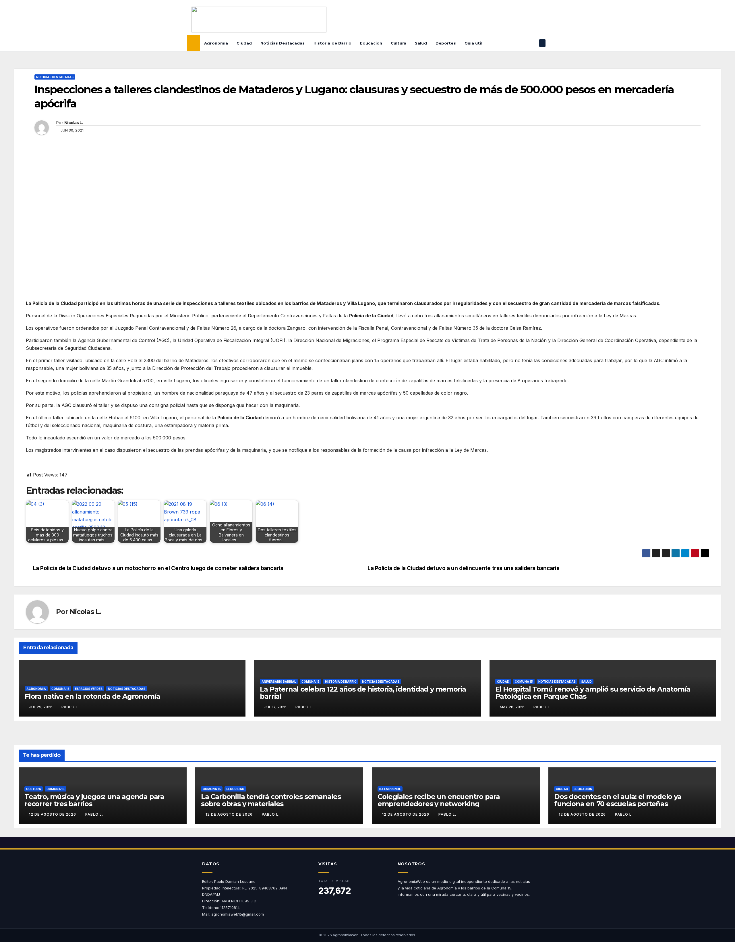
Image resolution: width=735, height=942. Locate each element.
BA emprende (390, 789)
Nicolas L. (73, 122)
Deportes (446, 43)
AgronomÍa (36, 688)
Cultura (398, 43)
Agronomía (216, 43)
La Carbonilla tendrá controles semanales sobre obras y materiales (271, 800)
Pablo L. (70, 707)
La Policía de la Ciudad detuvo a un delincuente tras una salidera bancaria (464, 568)
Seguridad (235, 789)
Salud (421, 43)
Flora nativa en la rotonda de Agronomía (92, 696)
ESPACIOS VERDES (88, 688)
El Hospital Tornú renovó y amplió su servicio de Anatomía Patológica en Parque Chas (592, 692)
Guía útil (473, 43)
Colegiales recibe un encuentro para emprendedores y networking (439, 800)
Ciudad (244, 43)
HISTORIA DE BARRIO (341, 681)
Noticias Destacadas (282, 43)
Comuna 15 (60, 688)
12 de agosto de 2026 (53, 814)
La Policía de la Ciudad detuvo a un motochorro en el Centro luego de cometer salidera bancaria (158, 568)
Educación (371, 43)
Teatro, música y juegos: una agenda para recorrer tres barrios (94, 800)
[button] (533, 43)
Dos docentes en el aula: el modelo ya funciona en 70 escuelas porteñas (617, 800)
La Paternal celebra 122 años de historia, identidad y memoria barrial (363, 692)
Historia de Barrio (332, 43)
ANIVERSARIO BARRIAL (279, 681)
